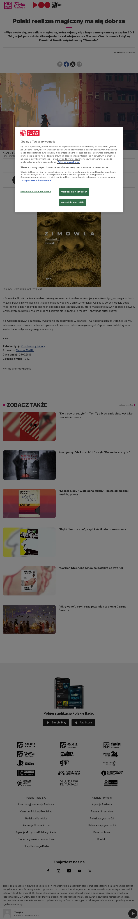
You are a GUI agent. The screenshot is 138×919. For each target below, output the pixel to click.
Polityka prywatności (68, 162)
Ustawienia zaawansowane (35, 191)
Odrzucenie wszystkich (74, 192)
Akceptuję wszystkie (72, 202)
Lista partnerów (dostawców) (36, 180)
